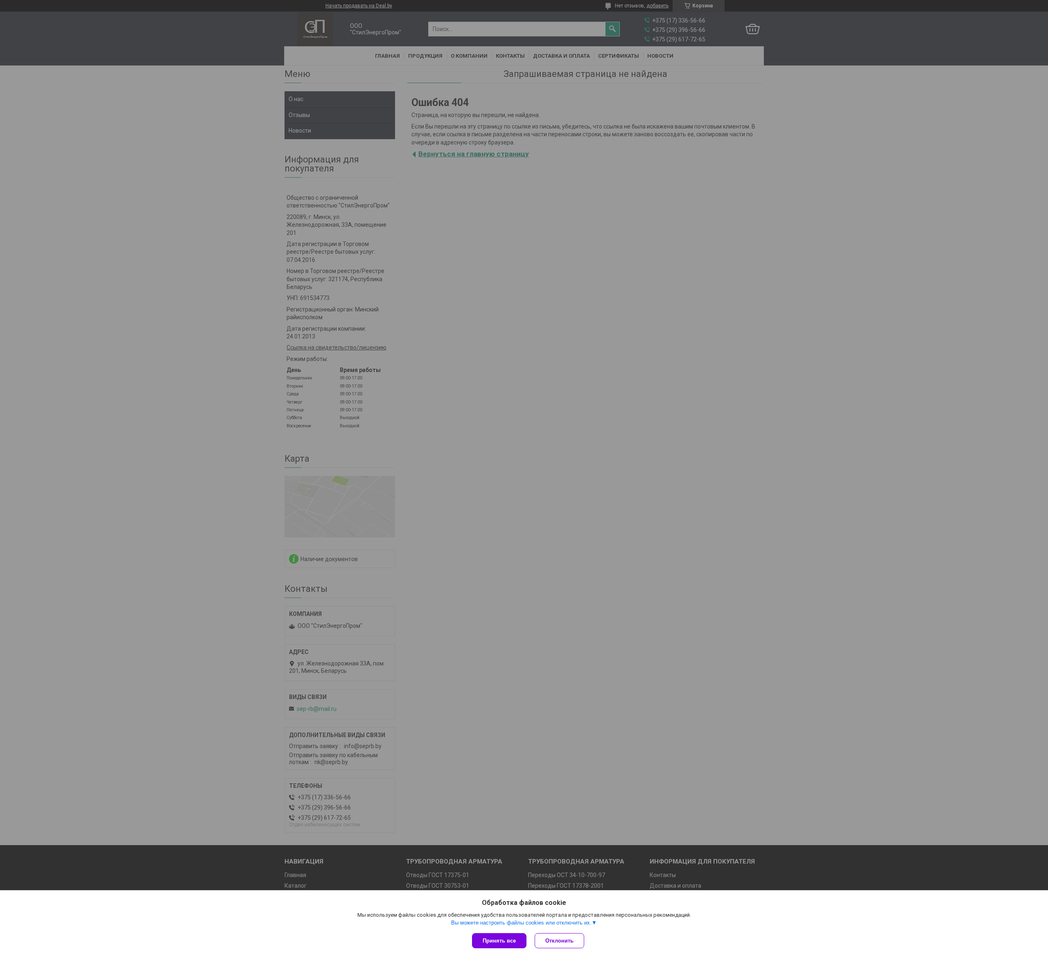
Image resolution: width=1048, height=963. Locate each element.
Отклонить (559, 941)
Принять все (499, 941)
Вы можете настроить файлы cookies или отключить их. (521, 923)
